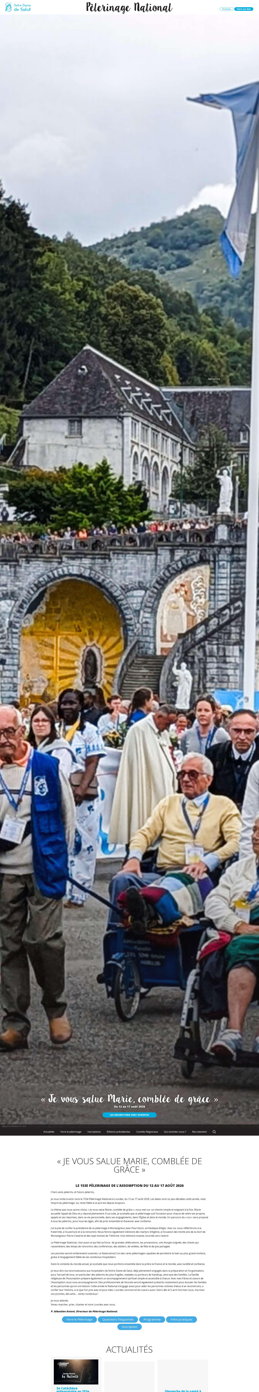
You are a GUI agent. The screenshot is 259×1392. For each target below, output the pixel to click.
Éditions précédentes (118, 1131)
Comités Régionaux (147, 1131)
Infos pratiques (181, 1319)
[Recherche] (214, 1132)
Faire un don (244, 9)
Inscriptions (94, 1131)
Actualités (48, 1131)
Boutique (226, 9)
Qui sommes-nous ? (175, 1131)
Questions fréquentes (118, 1319)
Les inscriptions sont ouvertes (129, 1114)
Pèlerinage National (129, 7)
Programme (152, 1319)
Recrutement (199, 1131)
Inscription (129, 1327)
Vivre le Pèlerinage (79, 1319)
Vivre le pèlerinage (70, 1131)
